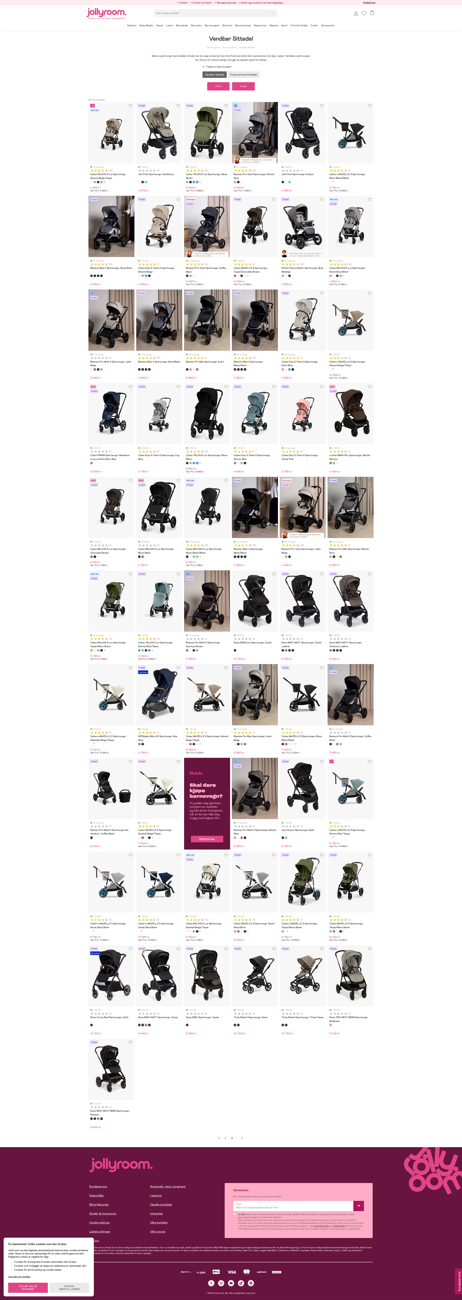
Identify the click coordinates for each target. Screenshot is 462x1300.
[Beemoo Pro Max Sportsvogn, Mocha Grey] (190, 369)
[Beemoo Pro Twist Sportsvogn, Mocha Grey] (235, 182)
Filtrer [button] (218, 86)
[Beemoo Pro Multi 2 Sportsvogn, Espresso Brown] (94, 369)
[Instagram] (221, 1283)
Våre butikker (159, 1222)
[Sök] (273, 13)
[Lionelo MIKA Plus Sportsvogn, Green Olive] (334, 463)
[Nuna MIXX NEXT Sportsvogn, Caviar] (289, 650)
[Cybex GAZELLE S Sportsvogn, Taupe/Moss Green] (330, 931)
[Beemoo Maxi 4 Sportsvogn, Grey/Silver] (91, 276)
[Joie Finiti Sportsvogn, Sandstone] (139, 182)
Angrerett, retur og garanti (168, 1186)
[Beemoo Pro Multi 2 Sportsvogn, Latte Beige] (91, 369)
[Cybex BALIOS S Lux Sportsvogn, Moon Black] (94, 556)
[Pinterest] (251, 1283)
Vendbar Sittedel (247, 47)
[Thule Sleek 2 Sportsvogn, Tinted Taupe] (238, 1025)
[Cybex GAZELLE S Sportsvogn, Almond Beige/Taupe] (238, 276)
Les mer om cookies (19, 1276)
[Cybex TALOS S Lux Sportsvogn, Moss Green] (187, 182)
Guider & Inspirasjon (102, 1213)
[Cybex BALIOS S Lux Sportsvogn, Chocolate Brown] (91, 556)
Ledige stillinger (99, 1231)
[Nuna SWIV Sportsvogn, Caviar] (187, 1025)
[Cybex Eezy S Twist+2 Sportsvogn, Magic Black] (149, 276)
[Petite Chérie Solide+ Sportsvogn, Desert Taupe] (286, 276)
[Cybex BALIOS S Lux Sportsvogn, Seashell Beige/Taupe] (187, 931)
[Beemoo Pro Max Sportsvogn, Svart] (187, 369)
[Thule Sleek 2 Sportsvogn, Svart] (235, 1025)
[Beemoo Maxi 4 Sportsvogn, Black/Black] (101, 276)
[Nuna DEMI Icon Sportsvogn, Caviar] (235, 650)
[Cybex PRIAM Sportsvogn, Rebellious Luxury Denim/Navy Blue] (91, 463)
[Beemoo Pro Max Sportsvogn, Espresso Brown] (197, 369)
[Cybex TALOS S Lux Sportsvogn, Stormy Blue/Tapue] (194, 182)
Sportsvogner (229, 47)
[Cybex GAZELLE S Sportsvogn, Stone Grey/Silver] (235, 931)
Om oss (94, 1240)
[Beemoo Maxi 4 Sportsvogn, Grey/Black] (94, 276)
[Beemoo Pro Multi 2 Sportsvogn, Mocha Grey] (101, 369)
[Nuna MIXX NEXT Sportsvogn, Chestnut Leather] (286, 650)
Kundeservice (369, 2)
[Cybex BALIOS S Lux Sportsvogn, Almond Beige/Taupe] (91, 182)
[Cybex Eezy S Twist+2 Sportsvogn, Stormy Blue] (146, 276)
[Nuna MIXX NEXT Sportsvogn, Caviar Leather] (283, 650)
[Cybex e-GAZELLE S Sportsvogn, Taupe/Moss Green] (283, 931)
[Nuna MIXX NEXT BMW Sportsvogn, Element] (292, 650)
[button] (364, 13)
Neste (241, 1138)
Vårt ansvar (157, 1231)
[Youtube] (231, 1283)
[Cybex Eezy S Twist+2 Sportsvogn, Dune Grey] (142, 276)
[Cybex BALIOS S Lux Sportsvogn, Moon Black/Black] (98, 182)
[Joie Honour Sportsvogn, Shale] (283, 837)
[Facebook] (211, 1283)
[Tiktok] (241, 1283)
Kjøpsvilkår (96, 1195)
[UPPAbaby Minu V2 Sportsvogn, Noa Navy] (139, 744)
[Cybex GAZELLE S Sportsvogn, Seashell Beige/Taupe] (245, 276)
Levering (156, 1195)
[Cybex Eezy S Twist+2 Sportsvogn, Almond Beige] (139, 276)
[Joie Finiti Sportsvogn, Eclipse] (142, 182)
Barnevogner (213, 47)
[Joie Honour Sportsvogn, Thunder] (286, 837)
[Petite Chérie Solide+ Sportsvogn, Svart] (289, 276)
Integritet (156, 1213)
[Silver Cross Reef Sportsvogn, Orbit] (91, 1025)
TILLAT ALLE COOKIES (28, 1288)
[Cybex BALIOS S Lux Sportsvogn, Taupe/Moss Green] (101, 182)
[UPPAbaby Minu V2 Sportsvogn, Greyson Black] (142, 744)
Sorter (243, 86)
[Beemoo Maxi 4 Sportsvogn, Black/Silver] (98, 276)
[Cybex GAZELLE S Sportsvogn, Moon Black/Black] (241, 276)
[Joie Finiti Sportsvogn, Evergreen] (146, 182)
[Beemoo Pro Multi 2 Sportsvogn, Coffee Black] (98, 369)
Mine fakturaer (99, 1204)
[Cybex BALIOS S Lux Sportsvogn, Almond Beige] (98, 556)
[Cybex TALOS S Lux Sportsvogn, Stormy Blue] (197, 182)
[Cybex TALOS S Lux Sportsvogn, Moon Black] (190, 182)
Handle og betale (161, 1204)
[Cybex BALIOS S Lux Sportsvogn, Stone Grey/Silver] (94, 182)
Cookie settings (99, 1222)
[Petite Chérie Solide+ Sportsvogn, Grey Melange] (283, 276)
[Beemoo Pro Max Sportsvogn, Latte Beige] (194, 369)
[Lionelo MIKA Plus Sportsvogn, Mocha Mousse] (330, 463)
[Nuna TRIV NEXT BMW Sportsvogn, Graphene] (330, 1025)
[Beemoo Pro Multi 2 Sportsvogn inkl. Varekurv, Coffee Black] (91, 837)
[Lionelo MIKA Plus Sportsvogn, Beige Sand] (337, 463)
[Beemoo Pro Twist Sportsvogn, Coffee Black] (238, 182)
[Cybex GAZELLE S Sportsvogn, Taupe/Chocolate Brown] (235, 276)
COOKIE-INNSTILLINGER (69, 1288)
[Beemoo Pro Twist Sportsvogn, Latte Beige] (241, 182)
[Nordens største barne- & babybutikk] (106, 12)
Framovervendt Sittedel (243, 74)
